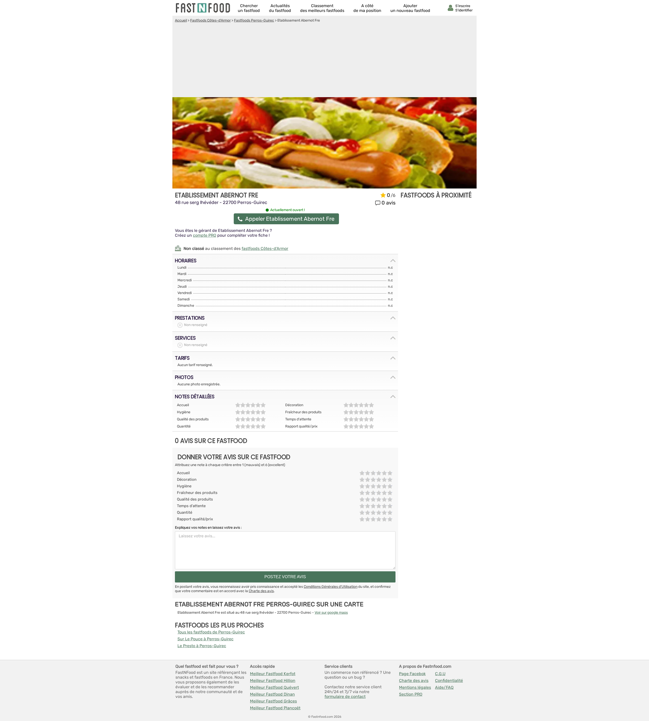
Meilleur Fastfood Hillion (272, 680)
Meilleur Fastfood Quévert (274, 687)
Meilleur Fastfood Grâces (273, 701)
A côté (367, 8)
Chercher (249, 8)
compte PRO (204, 235)
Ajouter (410, 8)
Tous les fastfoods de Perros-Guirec (211, 632)
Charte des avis (261, 591)
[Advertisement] (324, 60)
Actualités (280, 8)
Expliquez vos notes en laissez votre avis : (208, 527)
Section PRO (410, 694)
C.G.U (440, 673)
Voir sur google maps (331, 612)
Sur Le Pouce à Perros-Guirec (205, 639)
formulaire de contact (345, 696)
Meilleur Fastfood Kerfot (272, 673)
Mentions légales (415, 687)
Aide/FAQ (444, 687)
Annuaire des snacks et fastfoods (203, 8)
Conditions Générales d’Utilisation (330, 587)
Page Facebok (412, 673)
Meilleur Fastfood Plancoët (275, 708)
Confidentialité (449, 680)
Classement (322, 8)
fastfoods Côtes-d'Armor (265, 248)
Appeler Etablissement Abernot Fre (289, 218)
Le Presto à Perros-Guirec (201, 645)
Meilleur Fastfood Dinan (272, 694)
